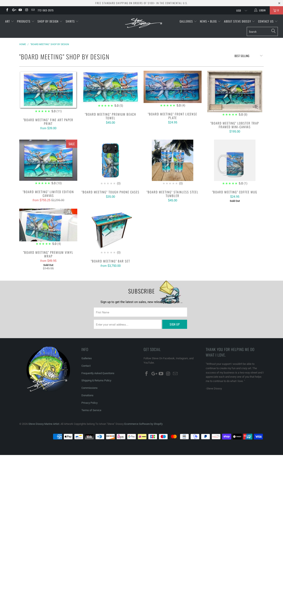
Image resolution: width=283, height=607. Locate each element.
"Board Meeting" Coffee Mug (235, 163)
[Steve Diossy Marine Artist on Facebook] (7, 10)
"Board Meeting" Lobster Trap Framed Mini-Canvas (235, 94)
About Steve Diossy (238, 21)
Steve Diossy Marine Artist (43, 423)
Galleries (187, 21)
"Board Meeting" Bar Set (110, 232)
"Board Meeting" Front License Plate (173, 89)
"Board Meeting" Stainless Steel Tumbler (173, 163)
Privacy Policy (89, 402)
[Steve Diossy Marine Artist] (143, 23)
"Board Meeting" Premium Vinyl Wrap (48, 227)
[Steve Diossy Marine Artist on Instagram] (26, 10)
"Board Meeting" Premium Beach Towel (110, 89)
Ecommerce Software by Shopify (143, 423)
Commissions (89, 387)
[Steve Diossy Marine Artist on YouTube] (20, 10)
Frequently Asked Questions (97, 373)
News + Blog (209, 21)
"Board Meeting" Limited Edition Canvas (48, 163)
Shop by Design (48, 21)
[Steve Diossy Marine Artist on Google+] (13, 10)
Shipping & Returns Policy (96, 380)
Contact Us (266, 21)
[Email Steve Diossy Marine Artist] (33, 10)
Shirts (71, 21)
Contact (86, 365)
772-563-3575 (46, 10)
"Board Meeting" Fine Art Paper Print (48, 92)
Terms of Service (91, 410)
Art (8, 21)
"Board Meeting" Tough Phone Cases (110, 163)
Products (24, 21)
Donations (87, 395)
